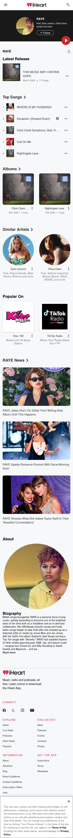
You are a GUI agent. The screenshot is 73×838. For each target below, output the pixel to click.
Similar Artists (16, 229)
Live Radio (8, 730)
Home (40, 765)
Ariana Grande (18, 273)
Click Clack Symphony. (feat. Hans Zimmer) (38, 130)
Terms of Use (59, 827)
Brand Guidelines (11, 776)
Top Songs (12, 97)
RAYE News (13, 360)
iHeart (6, 725)
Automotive (43, 760)
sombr (39, 26)
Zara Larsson (48, 23)
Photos (41, 746)
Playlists (7, 746)
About (6, 760)
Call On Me (24, 142)
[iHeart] (36, 5)
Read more (9, 652)
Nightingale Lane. (28, 153)
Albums (10, 168)
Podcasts (7, 735)
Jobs (5, 792)
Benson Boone (51, 276)
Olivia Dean (61, 23)
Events (41, 735)
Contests (42, 741)
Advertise (7, 765)
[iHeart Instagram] (22, 710)
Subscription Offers (12, 787)
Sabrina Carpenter (57, 273)
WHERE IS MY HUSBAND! (34, 107)
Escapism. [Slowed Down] (33, 119)
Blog (5, 771)
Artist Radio (9, 741)
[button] (65, 40)
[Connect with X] (13, 710)
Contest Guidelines (12, 781)
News (40, 725)
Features (41, 730)
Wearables (42, 771)
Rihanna (17, 276)
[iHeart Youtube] (32, 710)
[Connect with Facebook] (4, 710)
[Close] (69, 801)
